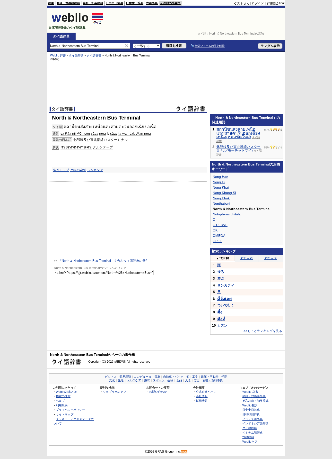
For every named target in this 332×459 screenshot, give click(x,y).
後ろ (220, 272)
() (238, 133)
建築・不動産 (209, 376)
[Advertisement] (196, 20)
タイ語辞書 (94, 55)
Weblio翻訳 (249, 405)
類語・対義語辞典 (68, 3)
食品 (179, 380)
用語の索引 (78, 170)
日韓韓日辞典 (134, 3)
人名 (188, 380)
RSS (184, 451)
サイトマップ (64, 414)
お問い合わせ (158, 391)
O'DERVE (220, 225)
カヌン (222, 325)
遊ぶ (220, 278)
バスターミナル (116, 140)
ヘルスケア (134, 380)
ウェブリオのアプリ (116, 391)
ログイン (257, 3)
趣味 (147, 380)
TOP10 (222, 258)
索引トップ (61, 170)
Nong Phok (221, 198)
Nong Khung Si (224, 193)
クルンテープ (103, 147)
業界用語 (125, 376)
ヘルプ (60, 400)
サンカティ (225, 285)
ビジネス (110, 376)
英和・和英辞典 (93, 3)
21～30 (270, 258)
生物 (170, 380)
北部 (76, 140)
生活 (121, 380)
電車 (157, 376)
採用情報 (202, 400)
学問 (224, 376)
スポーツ (159, 380)
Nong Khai (221, 187)
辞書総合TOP (276, 3)
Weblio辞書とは (66, 391)
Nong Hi (219, 182)
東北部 (95, 140)
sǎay (94, 133)
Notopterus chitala (227, 214)
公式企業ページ (206, 391)
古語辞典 (152, 3)
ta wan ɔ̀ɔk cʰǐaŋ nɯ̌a (134, 133)
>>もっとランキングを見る (263, 331)
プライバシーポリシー (70, 409)
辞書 (51, 3)
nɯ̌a (102, 133)
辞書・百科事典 (212, 380)
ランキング (95, 170)
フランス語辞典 (252, 419)
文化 (112, 380)
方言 (197, 380)
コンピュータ (142, 376)
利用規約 (62, 405)
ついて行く (225, 305)
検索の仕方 (63, 396)
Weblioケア (249, 441)
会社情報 (202, 396)
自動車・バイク (173, 376)
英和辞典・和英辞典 (255, 400)
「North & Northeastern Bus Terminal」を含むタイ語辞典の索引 (104, 261)
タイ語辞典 (61, 36)
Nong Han (220, 177)
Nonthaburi (221, 203)
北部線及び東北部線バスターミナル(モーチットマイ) (238, 149)
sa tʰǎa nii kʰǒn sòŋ (75, 133)
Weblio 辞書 (58, 55)
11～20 (246, 258)
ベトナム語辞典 (252, 432)
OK (215, 230)
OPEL (217, 241)
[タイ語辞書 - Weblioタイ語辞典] (77, 23)
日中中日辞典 (114, 3)
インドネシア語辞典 (255, 423)
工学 (195, 376)
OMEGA (219, 236)
